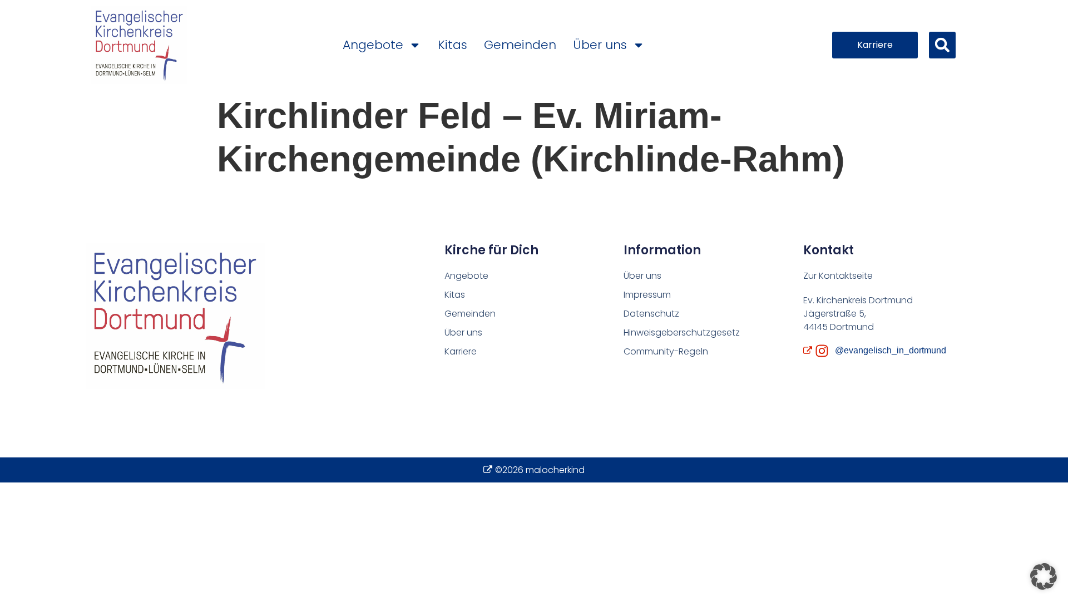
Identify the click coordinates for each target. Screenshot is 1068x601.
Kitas (452, 44)
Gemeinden (520, 44)
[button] (942, 45)
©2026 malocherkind (540, 470)
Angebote (373, 44)
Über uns (600, 44)
